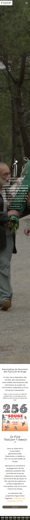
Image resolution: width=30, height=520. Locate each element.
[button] (15, 507)
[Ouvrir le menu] (26, 2)
